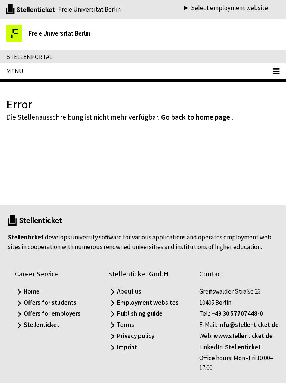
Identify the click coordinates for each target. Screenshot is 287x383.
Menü (15, 71)
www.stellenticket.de (239, 336)
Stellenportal (29, 57)
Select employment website (223, 8)
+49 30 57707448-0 (233, 304)
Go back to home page (195, 117)
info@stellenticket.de (225, 325)
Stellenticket (26, 218)
